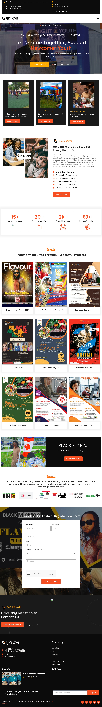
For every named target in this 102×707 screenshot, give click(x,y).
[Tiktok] (59, 11)
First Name (29, 525)
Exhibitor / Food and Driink (35, 550)
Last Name (55, 525)
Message (28, 558)
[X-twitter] (66, 11)
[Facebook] (53, 11)
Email (28, 541)
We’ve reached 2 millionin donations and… (34, 675)
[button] (98, 18)
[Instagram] (56, 11)
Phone (28, 533)
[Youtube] (63, 11)
